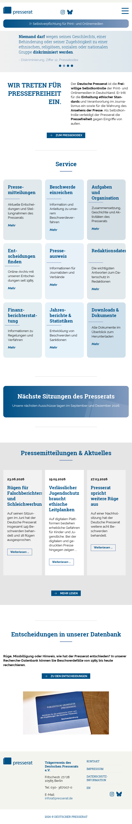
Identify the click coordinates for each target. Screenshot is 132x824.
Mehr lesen (69, 593)
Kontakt (93, 761)
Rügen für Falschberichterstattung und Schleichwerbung (33, 496)
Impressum (95, 769)
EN (88, 788)
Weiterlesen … (21, 552)
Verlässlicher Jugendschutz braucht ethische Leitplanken (64, 498)
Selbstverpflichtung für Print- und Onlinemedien (68, 23)
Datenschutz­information (97, 778)
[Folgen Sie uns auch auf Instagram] (63, 12)
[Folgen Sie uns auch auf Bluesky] (70, 12)
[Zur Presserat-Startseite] (17, 13)
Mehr (11, 225)
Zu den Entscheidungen (69, 676)
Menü (125, 11)
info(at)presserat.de (59, 798)
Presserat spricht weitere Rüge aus (104, 496)
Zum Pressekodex (69, 135)
